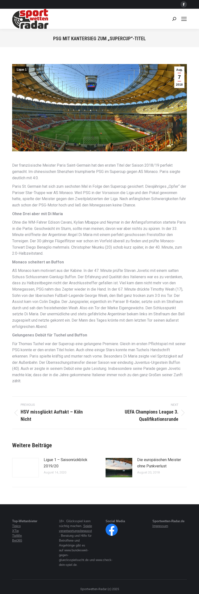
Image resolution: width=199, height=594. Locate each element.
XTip (15, 531)
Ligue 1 (22, 69)
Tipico (16, 526)
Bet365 (17, 540)
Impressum (160, 526)
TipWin (17, 535)
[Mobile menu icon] (184, 19)
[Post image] (25, 467)
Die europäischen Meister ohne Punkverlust (159, 462)
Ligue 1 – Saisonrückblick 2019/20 (65, 462)
